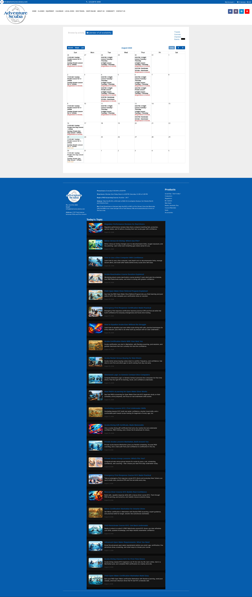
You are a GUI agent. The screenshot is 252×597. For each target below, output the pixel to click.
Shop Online (91, 11)
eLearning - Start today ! (173, 193)
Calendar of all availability (99, 32)
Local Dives (69, 11)
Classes (41, 11)
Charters (177, 37)
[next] (182, 47)
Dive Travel (80, 11)
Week (77, 48)
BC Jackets (168, 201)
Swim (166, 210)
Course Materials (170, 208)
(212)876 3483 (95, 2)
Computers (168, 196)
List (82, 48)
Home (34, 11)
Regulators (168, 198)
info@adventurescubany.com (16, 2)
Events (176, 39)
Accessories (169, 212)
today (172, 48)
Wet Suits (168, 203)
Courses (177, 34)
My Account (229, 2)
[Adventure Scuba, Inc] (16, 14)
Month (70, 48)
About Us (100, 11)
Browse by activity (76, 32)
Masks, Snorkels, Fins (172, 205)
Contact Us (120, 11)
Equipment (50, 11)
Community (110, 11)
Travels (177, 32)
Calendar (59, 11)
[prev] (178, 47)
